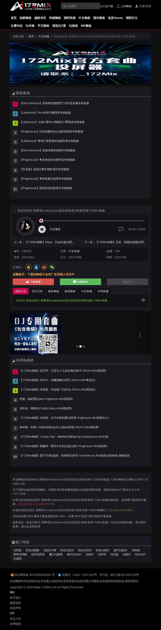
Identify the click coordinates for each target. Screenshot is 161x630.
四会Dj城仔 (103, 550)
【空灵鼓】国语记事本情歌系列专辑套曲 (44, 169)
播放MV (128, 282)
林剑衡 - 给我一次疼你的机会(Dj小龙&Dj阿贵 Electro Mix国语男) (59, 427)
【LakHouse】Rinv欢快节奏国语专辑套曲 (45, 112)
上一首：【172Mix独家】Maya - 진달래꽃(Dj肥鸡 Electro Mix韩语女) (46, 242)
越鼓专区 (40, 18)
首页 (14, 18)
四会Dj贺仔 (67, 550)
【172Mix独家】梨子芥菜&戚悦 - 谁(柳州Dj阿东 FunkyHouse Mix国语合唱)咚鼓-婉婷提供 (75, 455)
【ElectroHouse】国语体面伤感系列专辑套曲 (47, 150)
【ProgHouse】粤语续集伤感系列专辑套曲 (46, 178)
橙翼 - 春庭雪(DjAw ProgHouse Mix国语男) (46, 399)
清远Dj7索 (59, 26)
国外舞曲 (99, 18)
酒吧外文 (132, 18)
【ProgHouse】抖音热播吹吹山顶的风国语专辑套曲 (51, 131)
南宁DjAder (74, 554)
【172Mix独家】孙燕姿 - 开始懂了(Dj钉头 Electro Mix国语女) (57, 389)
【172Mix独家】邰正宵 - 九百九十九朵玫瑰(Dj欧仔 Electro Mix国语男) (63, 370)
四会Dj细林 (32, 550)
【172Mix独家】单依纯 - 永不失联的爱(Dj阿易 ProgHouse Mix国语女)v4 (64, 418)
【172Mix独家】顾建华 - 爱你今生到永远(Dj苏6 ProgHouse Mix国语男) (63, 446)
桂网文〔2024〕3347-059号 (79, 575)
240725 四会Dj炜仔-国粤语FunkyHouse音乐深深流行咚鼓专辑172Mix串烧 (61, 300)
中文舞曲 (84, 18)
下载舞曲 (35, 282)
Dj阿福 (136, 550)
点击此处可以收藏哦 (120, 510)
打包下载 (107, 6)
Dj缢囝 (17, 558)
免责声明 (15, 608)
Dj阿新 (17, 550)
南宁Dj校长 (120, 550)
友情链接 (15, 623)
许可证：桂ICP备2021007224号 (119, 575)
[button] (20, 333)
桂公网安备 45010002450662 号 (35, 575)
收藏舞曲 (82, 282)
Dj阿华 (102, 554)
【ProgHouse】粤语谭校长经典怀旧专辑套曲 (47, 160)
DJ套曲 (73, 26)
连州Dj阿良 (38, 554)
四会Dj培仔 (85, 550)
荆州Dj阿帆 (20, 554)
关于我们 (15, 598)
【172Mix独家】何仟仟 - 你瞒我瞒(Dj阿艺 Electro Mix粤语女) (57, 380)
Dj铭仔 (90, 554)
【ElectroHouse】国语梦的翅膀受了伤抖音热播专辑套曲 (54, 103)
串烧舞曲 (55, 18)
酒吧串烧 (70, 18)
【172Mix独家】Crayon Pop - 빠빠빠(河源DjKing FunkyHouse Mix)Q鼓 (64, 436)
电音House (115, 18)
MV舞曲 (86, 26)
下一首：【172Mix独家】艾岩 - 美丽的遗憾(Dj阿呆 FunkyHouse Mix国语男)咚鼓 (116, 242)
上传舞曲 (126, 6)
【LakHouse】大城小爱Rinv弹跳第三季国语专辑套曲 (52, 122)
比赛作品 (17, 26)
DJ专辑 (30, 26)
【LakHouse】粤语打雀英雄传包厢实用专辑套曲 (49, 141)
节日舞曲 (43, 26)
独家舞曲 (25, 18)
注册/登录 (144, 6)
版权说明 (15, 603)
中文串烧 (43, 36)
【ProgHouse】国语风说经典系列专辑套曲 (46, 188)
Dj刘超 (114, 554)
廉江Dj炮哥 (56, 554)
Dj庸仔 (127, 554)
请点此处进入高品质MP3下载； (37, 504)
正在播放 (54, 229)
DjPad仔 (140, 554)
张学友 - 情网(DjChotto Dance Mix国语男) (46, 408)
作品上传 (15, 618)
